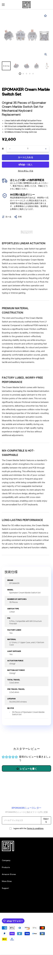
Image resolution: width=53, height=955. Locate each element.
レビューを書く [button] (28, 768)
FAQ (19, 186)
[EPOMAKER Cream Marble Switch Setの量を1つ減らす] (10, 149)
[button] (48, 5)
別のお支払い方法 (25, 171)
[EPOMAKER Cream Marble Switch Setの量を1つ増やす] (46, 149)
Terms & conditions (35, 828)
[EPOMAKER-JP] (26, 4)
